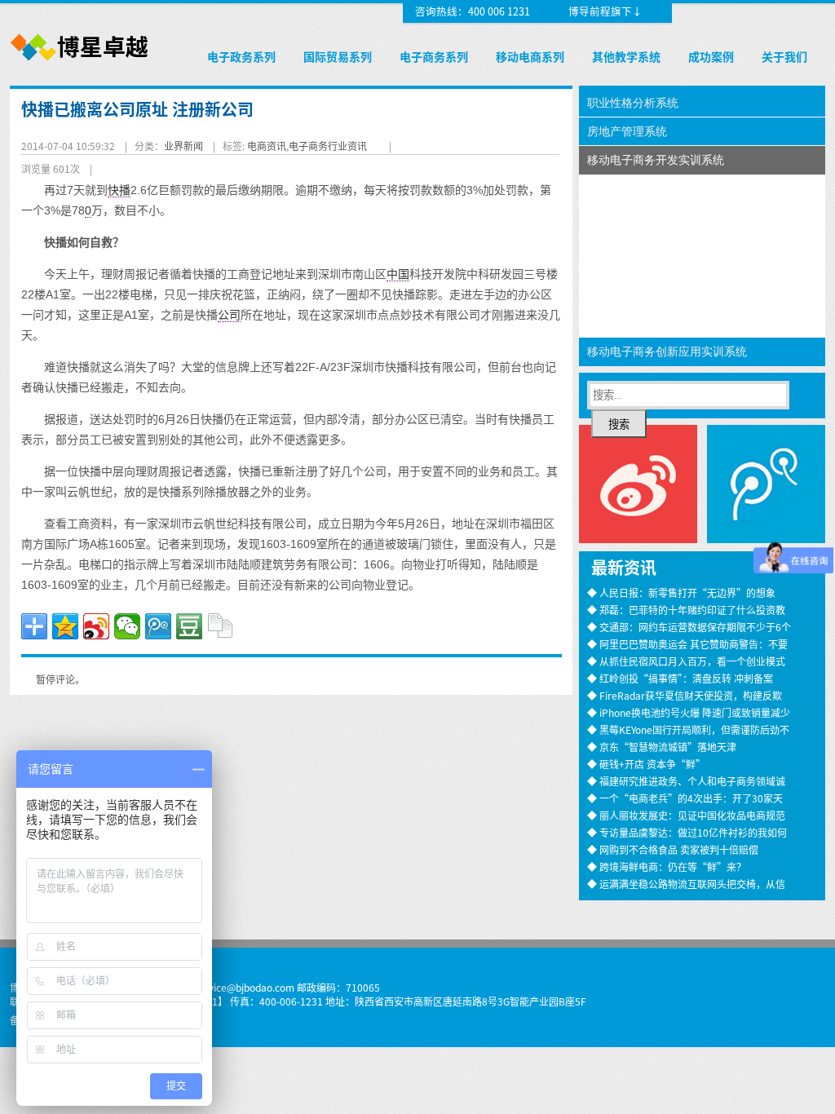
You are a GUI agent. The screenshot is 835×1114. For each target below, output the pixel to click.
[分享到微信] (127, 626)
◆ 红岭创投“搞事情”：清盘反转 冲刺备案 (680, 678)
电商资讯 (266, 146)
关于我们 (784, 56)
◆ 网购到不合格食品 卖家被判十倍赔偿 (672, 849)
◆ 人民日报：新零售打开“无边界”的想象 (681, 592)
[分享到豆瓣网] (189, 626)
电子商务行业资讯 (328, 146)
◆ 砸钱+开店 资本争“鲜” (646, 764)
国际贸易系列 (337, 56)
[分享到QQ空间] (65, 626)
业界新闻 (183, 146)
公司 (229, 314)
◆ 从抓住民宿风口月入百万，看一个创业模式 (686, 661)
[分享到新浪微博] (96, 626)
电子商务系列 (434, 56)
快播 (119, 190)
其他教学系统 (626, 56)
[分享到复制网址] (220, 626)
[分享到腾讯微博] (158, 626)
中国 (398, 274)
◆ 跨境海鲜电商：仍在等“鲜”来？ (666, 866)
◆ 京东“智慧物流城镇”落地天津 (661, 747)
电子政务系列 (241, 56)
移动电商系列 (530, 56)
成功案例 (711, 56)
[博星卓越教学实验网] (80, 61)
